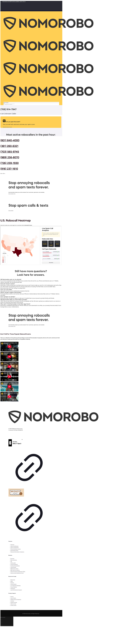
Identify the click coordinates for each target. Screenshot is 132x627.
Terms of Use (13, 603)
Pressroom (13, 588)
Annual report (13, 584)
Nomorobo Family (14, 550)
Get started (6, 102)
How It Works (13, 598)
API (11, 561)
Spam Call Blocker (14, 546)
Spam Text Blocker (15, 547)
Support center (14, 602)
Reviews (12, 582)
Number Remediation (15, 565)
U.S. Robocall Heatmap (15, 585)
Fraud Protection (14, 564)
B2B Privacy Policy (14, 568)
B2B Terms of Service (15, 570)
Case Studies (13, 567)
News (12, 581)
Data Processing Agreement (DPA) (18, 571)
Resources (13, 579)
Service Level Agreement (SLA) (17, 573)
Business (12, 558)
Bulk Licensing (14, 560)
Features (12, 544)
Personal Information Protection (17, 551)
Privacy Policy (13, 605)
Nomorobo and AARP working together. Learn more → (14, 1)
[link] (30, 281)
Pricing (12, 596)
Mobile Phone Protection (16, 599)
